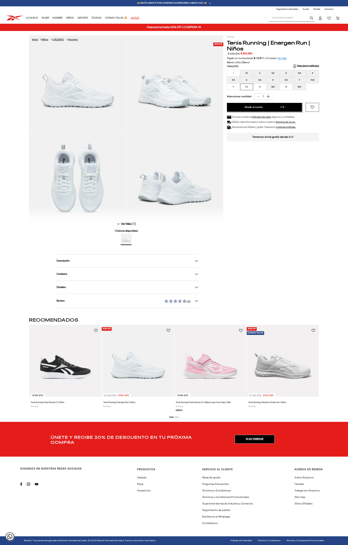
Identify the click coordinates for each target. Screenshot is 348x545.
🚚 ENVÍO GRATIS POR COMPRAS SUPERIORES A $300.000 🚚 (172, 3)
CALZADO (58, 39)
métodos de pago (261, 117)
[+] (268, 96)
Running (73, 39)
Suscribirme (255, 439)
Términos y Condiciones (269, 541)
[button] (233, 73)
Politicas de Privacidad (241, 541)
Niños (45, 39)
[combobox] (291, 18)
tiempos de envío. (286, 122)
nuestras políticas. (286, 127)
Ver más (281, 58)
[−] (258, 96)
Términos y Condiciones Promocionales (305, 541)
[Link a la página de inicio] (35, 39)
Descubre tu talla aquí (308, 66)
